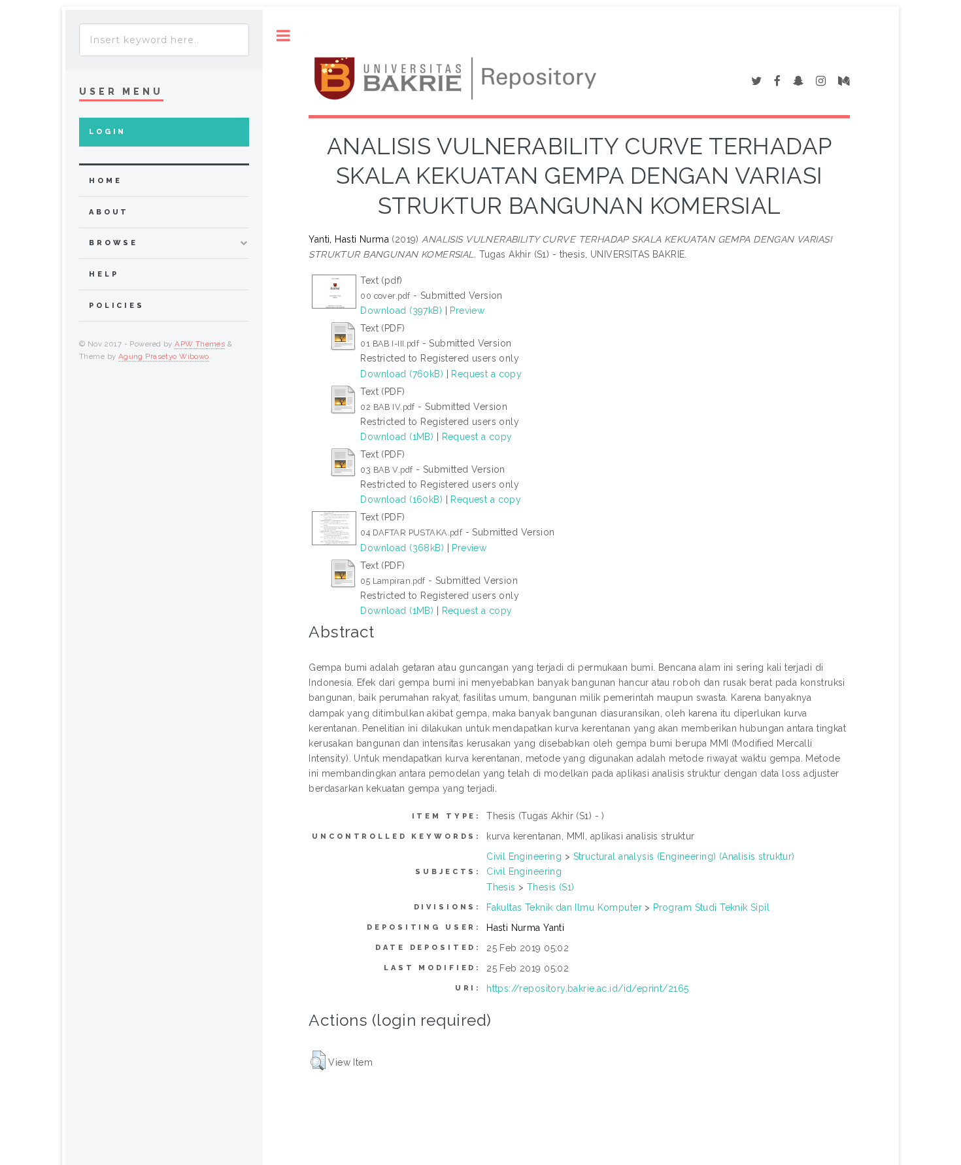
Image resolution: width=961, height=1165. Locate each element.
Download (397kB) (401, 310)
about (109, 212)
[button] (318, 1060)
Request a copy (486, 374)
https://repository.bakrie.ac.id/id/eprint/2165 (587, 988)
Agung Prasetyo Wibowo (163, 356)
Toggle (283, 35)
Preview (467, 310)
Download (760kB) (401, 374)
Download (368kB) (402, 548)
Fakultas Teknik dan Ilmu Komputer (564, 907)
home (105, 181)
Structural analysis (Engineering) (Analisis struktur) (684, 856)
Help (103, 274)
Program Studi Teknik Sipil (711, 907)
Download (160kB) (401, 499)
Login (107, 131)
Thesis (501, 887)
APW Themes (200, 343)
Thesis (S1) (551, 887)
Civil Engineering (524, 856)
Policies (116, 305)
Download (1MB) (396, 436)
